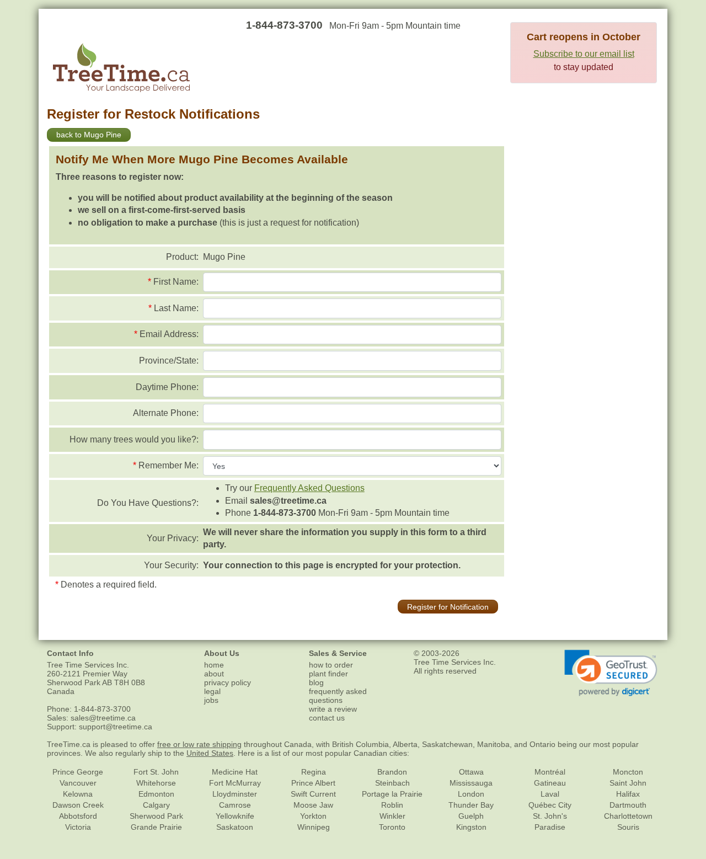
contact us (327, 717)
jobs (211, 700)
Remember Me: (168, 465)
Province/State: (169, 360)
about (214, 673)
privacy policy (227, 682)
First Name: (176, 281)
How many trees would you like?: (134, 439)
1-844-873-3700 (284, 25)
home (214, 664)
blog (316, 682)
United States (209, 753)
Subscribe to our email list (583, 53)
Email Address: (169, 334)
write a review (333, 709)
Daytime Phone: (167, 387)
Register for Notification (448, 606)
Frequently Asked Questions (309, 488)
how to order (331, 664)
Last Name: (176, 308)
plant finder (328, 673)
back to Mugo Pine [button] (88, 134)
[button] (611, 673)
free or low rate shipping (199, 744)
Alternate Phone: (166, 413)
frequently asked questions (338, 696)
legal (212, 691)
